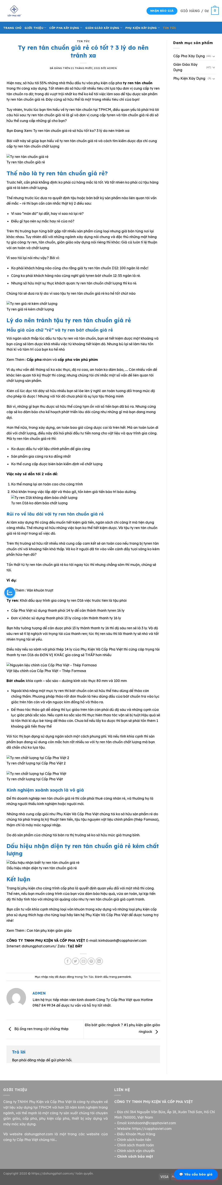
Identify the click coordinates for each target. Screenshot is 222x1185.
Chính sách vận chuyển (136, 1151)
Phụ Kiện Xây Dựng (141, 28)
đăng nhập (36, 1060)
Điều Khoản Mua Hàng (136, 1134)
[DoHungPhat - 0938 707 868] (25, 11)
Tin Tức (169, 28)
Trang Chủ (12, 28)
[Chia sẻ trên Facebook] (67, 961)
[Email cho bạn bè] (83, 961)
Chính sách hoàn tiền (134, 1139)
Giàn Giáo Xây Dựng (102, 28)
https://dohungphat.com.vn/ (53, 1173)
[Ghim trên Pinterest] (91, 961)
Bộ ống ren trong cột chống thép (41, 1029)
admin (112, 68)
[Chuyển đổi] (213, 56)
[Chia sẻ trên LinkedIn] (99, 961)
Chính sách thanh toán (135, 1145)
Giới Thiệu (33, 28)
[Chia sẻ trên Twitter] (75, 961)
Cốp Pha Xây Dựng (64, 28)
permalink (124, 976)
